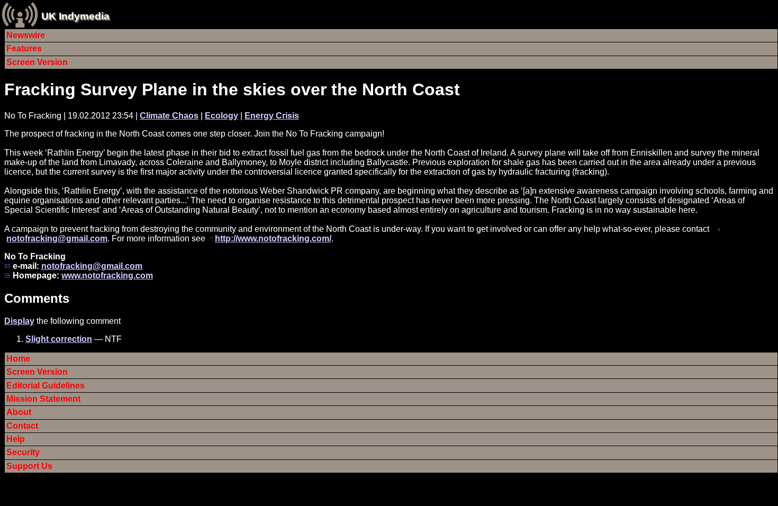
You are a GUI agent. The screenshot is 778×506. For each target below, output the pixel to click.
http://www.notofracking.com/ (273, 238)
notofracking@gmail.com (56, 238)
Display (19, 321)
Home (18, 358)
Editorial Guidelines (45, 385)
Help (15, 439)
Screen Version (37, 62)
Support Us (29, 466)
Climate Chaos (169, 115)
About (18, 412)
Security (23, 452)
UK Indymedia (75, 16)
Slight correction (58, 339)
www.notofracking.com (107, 275)
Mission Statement (43, 398)
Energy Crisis (272, 115)
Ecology (221, 115)
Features (24, 48)
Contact (22, 425)
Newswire (25, 35)
